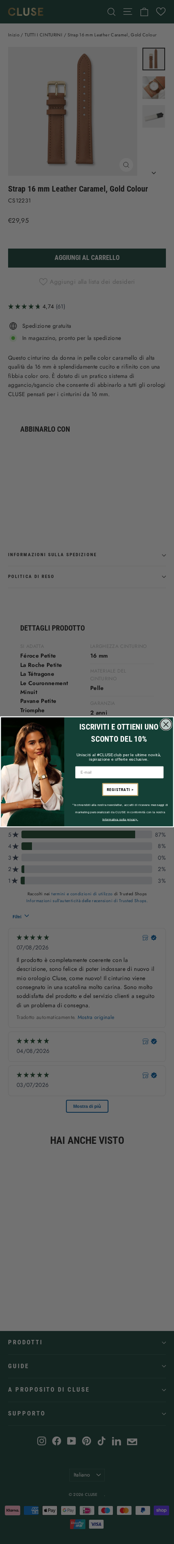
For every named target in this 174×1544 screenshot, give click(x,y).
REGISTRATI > (120, 789)
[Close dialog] (165, 724)
